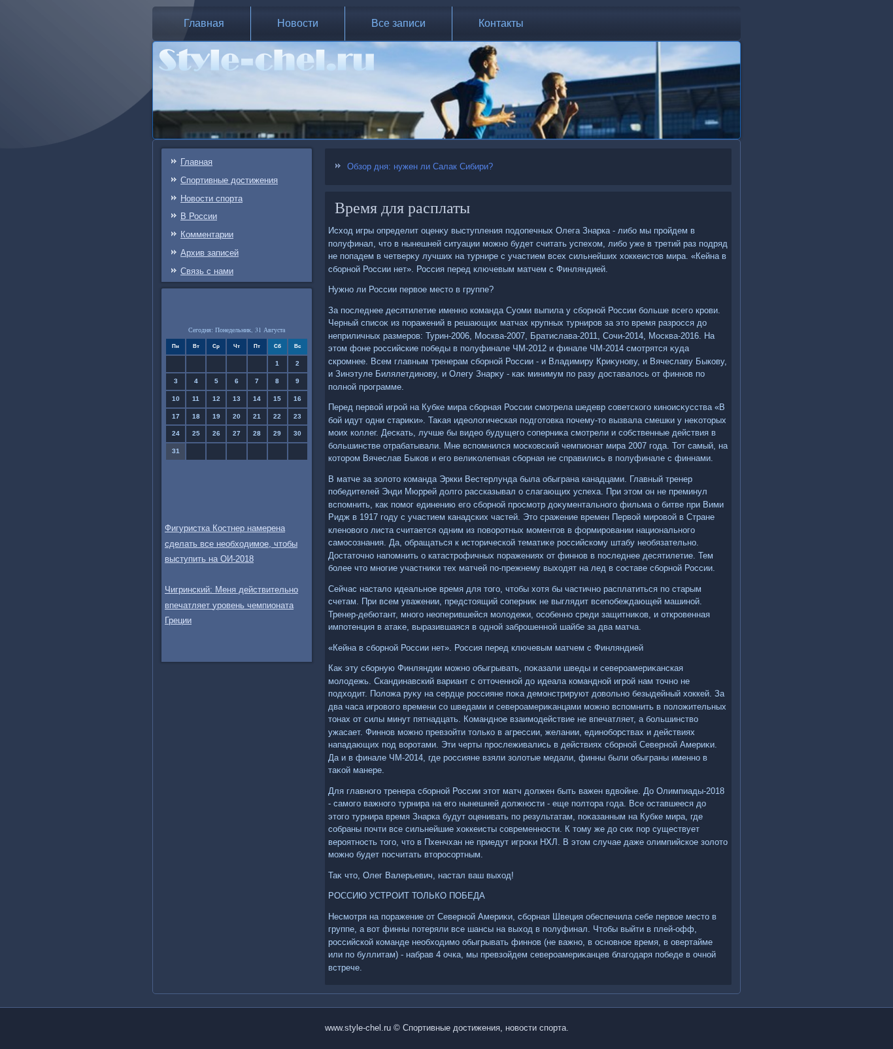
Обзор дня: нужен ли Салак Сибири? (420, 166)
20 (237, 416)
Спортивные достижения (229, 180)
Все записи (398, 23)
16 (297, 398)
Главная (204, 23)
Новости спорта (211, 198)
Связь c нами (206, 271)
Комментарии (206, 234)
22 (277, 416)
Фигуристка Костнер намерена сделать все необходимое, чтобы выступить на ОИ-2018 (231, 543)
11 (195, 398)
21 (257, 416)
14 (257, 398)
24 (176, 433)
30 (297, 433)
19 (216, 416)
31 (176, 451)
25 (196, 433)
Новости (297, 23)
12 (216, 398)
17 (176, 416)
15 (277, 398)
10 (176, 398)
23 (297, 416)
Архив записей (209, 253)
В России (198, 216)
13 (237, 398)
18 (196, 416)
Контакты (501, 23)
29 (277, 433)
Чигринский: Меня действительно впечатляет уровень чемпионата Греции (231, 605)
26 (216, 433)
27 (237, 433)
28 (257, 433)
